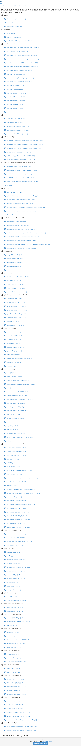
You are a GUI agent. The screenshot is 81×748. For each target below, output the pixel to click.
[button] (1, 1)
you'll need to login (47, 741)
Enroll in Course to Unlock (40, 743)
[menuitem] (1, 3)
